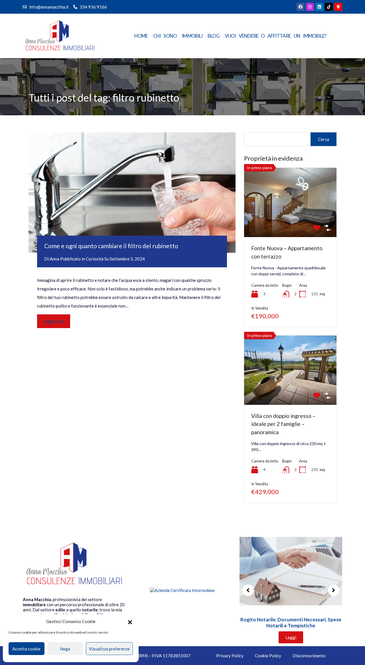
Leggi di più (53, 321)
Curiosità (95, 258)
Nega (65, 648)
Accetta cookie (26, 648)
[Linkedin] (319, 7)
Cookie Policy (268, 655)
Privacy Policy (230, 655)
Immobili (192, 36)
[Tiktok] (329, 7)
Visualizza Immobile (290, 223)
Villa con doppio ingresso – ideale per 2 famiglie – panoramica (283, 424)
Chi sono (165, 36)
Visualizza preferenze (109, 648)
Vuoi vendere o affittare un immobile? (275, 36)
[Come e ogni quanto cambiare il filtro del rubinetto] (132, 192)
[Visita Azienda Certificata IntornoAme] (182, 590)
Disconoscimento (309, 655)
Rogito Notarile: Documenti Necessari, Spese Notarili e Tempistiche (290, 622)
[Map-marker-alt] (338, 7)
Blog (214, 36)
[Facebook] (301, 7)
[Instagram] (310, 7)
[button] (130, 621)
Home (141, 36)
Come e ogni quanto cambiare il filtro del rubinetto (111, 245)
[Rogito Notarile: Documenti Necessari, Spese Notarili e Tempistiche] (291, 570)
